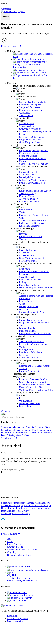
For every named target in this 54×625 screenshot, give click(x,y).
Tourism (23, 239)
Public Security (26, 209)
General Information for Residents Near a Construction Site (35, 386)
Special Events (26, 115)
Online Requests (36, 70)
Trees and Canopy (27, 193)
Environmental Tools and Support (35, 190)
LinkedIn (27, 598)
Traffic (22, 212)
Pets (21, 398)
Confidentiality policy (17, 618)
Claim (22, 304)
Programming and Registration (33, 150)
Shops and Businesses (29, 107)
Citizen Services (26, 123)
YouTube (21, 600)
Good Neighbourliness (30, 142)
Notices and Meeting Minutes (33, 180)
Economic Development (30, 104)
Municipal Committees (30, 177)
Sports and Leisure (28, 155)
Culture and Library (28, 153)
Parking (23, 282)
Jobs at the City (36, 59)
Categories (12, 83)
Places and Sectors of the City (33, 379)
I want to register (9, 533)
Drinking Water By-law (18, 435)
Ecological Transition (29, 201)
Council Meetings (27, 174)
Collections (24, 252)
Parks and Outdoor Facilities (32, 158)
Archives (23, 309)
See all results (8, 438)
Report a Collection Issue (19, 555)
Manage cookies (15, 621)
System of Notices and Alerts (33, 220)
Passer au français (10, 46)
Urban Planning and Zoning (32, 382)
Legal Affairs (25, 301)
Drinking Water (26, 196)
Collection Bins (26, 255)
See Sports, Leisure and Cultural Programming (31, 64)
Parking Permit (26, 349)
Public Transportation (29, 285)
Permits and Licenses (26, 432)
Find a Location (38, 72)
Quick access (13, 51)
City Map (11, 552)
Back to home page (21, 513)
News (10, 541)
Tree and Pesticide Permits (31, 341)
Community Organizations (31, 137)
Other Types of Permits (30, 357)
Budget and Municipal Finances (34, 322)
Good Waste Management (31, 258)
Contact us (6, 8)
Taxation (23, 368)
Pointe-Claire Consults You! (32, 182)
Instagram (28, 595)
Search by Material (28, 260)
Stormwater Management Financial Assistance (23, 427)
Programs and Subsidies (30, 139)
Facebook (22, 592)
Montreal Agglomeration (30, 320)
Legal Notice (13, 616)
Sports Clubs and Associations (33, 164)
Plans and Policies (27, 330)
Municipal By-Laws (28, 306)
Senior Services (26, 126)
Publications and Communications (35, 333)
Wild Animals (25, 400)
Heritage (23, 234)
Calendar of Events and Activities (23, 549)
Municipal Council (28, 172)
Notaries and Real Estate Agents (34, 365)
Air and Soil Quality (28, 199)
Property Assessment (29, 371)
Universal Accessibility (30, 129)
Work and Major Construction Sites (36, 287)
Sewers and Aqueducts (30, 279)
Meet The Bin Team (28, 250)
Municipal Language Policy (32, 312)
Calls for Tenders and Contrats (33, 102)
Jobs (21, 325)
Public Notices (14, 544)
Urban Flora (25, 406)
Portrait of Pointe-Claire (30, 236)
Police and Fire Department (32, 223)
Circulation (24, 269)
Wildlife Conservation (29, 403)
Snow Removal (26, 277)
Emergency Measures (29, 225)
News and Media (27, 328)
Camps (22, 161)
